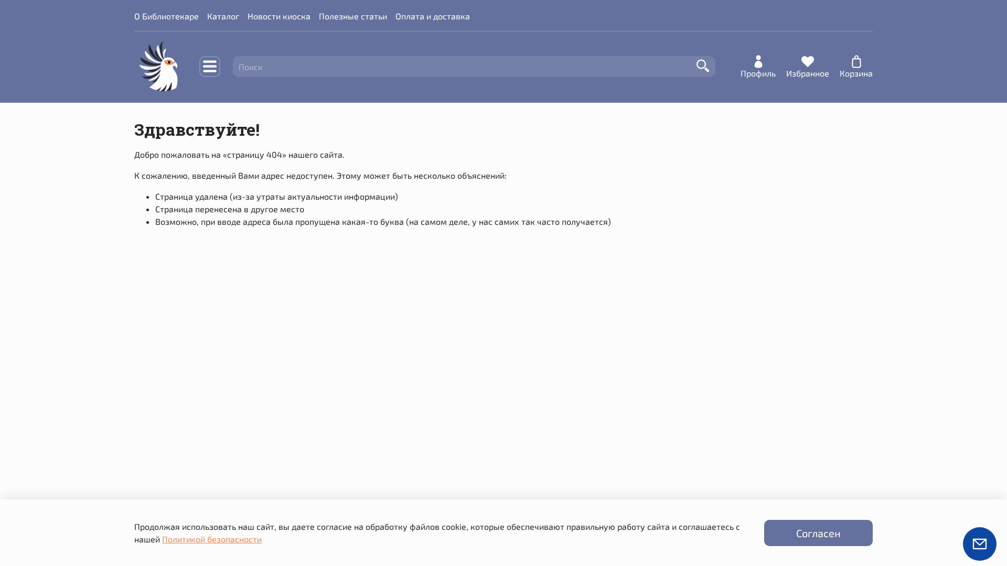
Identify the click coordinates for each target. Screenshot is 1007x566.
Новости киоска (279, 16)
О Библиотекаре (166, 16)
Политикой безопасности (212, 539)
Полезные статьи (353, 16)
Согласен (818, 533)
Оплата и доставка (432, 16)
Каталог (223, 16)
